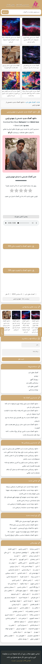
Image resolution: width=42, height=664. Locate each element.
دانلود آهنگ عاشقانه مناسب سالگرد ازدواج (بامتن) (21, 535)
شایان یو (35, 594)
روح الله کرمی (33, 587)
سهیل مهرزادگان (21, 591)
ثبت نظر (21, 359)
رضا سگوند (23, 584)
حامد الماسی (21, 573)
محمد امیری (9, 615)
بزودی (36, 376)
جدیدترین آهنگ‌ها (23, 5)
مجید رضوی (12, 608)
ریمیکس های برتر (32, 383)
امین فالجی (21, 563)
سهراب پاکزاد (34, 591)
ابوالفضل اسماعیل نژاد (20, 553)
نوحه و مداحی (33, 390)
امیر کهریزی (23, 559)
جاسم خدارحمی (13, 570)
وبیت (13, 661)
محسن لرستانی (21, 615)
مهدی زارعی (9, 118)
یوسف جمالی (22, 639)
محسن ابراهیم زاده (32, 611)
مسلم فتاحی (34, 625)
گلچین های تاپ (33, 386)
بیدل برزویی (14, 566)
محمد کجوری (34, 618)
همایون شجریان (33, 636)
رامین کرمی (15, 580)
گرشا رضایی (15, 604)
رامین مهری (34, 584)
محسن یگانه (34, 615)
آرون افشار (11, 549)
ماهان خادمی (24, 608)
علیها (36, 601)
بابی (37, 566)
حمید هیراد (23, 577)
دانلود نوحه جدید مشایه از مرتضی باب (25, 508)
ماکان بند (35, 608)
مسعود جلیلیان (33, 622)
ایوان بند (12, 563)
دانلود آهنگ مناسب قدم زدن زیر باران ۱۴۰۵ (24, 525)
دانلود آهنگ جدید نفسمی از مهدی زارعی (22, 112)
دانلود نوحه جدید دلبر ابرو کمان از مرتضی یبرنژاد (22, 487)
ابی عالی (6, 553)
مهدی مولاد (9, 629)
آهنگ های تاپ (30, 102)
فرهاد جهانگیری (15, 601)
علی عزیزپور (15, 594)
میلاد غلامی (17, 632)
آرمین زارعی (22, 549)
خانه (38, 102)
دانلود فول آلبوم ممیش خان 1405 (26, 521)
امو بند (16, 556)
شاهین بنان (8, 591)
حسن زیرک (34, 577)
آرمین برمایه (34, 549)
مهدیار (36, 632)
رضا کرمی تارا (12, 584)
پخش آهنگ (11, 5)
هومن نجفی (34, 639)
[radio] (30, 191)
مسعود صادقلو (19, 622)
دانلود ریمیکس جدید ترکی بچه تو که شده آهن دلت (21, 452)
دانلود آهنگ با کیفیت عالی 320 (19, 246)
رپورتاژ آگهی (34, 380)
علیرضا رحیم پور (9, 598)
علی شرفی (25, 594)
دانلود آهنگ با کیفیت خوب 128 (19, 270)
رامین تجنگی (27, 580)
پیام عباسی (25, 570)
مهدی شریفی (20, 629)
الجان (24, 556)
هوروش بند (20, 636)
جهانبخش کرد (33, 573)
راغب (36, 580)
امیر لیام (12, 559)
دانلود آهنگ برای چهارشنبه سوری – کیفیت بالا (23, 532)
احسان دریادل (33, 556)
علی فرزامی (34, 598)
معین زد (11, 625)
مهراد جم (27, 632)
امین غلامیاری (33, 563)
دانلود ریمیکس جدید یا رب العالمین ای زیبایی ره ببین (20, 449)
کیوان (25, 604)
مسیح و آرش (22, 625)
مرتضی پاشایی (10, 618)
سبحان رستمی (9, 587)
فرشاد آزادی (27, 601)
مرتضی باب (22, 618)
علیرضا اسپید (23, 598)
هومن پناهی (8, 636)
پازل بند (35, 570)
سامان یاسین (21, 587)
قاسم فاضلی (34, 604)
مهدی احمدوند (33, 629)
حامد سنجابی (9, 573)
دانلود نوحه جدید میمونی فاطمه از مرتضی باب (22, 504)
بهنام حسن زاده (27, 566)
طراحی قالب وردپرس (23, 661)
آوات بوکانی (34, 553)
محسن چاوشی (17, 611)
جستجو (5, 12)
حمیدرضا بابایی (11, 577)
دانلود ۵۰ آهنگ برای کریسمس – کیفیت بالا (24, 528)
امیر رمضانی (34, 559)
